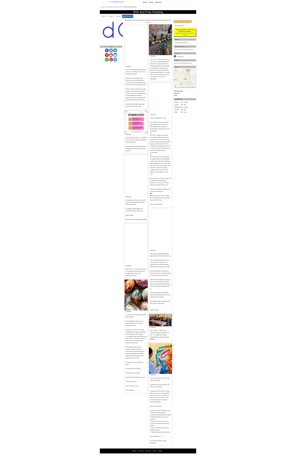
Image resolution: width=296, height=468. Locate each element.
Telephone (111, 16)
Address (104, 16)
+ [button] (176, 71)
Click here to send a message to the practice (184, 49)
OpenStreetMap (188, 87)
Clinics (122, 7)
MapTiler (182, 87)
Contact (141, 451)
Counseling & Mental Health (181, 42)
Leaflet (178, 87)
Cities (151, 2)
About (135, 451)
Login (160, 451)
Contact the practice (128, 16)
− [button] (176, 73)
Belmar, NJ (116, 7)
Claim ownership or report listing (183, 21)
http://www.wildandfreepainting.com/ (183, 63)
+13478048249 (180, 56)
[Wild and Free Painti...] (185, 79)
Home (145, 2)
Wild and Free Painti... (185, 82)
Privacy (148, 451)
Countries (158, 2)
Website (119, 16)
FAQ (154, 451)
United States (108, 7)
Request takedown (179, 25)
